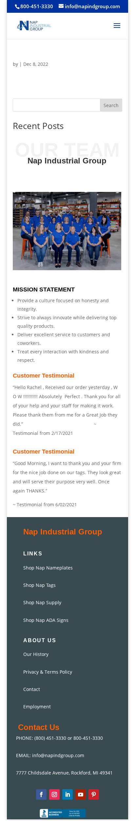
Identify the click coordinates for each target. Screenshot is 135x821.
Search (111, 105)
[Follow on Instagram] (54, 794)
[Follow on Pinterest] (93, 794)
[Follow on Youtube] (80, 794)
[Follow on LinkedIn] (67, 794)
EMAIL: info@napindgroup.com (50, 755)
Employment (37, 706)
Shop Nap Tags (39, 585)
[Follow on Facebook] (41, 794)
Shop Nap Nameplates (48, 568)
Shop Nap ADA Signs (45, 620)
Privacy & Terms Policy (47, 672)
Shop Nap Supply (42, 602)
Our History (35, 654)
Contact (31, 689)
